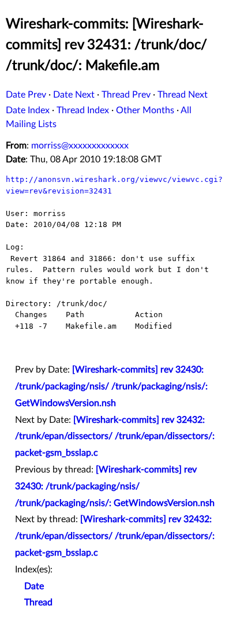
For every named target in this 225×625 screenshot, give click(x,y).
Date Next (74, 94)
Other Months (145, 110)
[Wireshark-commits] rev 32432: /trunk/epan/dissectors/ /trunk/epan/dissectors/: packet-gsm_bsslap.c (115, 436)
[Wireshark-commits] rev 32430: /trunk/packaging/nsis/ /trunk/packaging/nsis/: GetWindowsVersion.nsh (111, 386)
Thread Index (83, 110)
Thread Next (183, 94)
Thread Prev (126, 94)
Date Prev (26, 94)
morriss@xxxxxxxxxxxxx (80, 145)
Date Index (28, 110)
